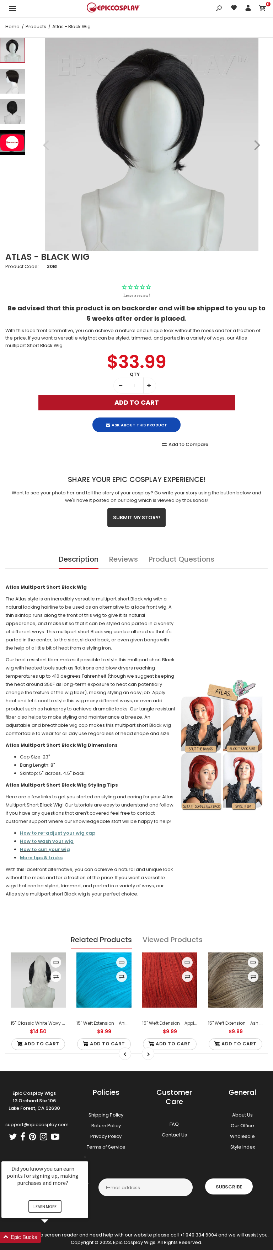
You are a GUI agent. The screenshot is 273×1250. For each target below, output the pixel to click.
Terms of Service (106, 1147)
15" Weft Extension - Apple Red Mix (178, 1023)
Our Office (242, 1125)
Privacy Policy (106, 1136)
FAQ (174, 1124)
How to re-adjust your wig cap (57, 833)
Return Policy (106, 1125)
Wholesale (242, 1136)
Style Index (242, 1147)
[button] (53, 1237)
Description (78, 559)
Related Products (101, 940)
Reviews (123, 559)
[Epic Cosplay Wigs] (113, 8)
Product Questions (181, 559)
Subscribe (229, 1186)
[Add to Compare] (56, 976)
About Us (242, 1115)
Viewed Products (173, 940)
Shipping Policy (106, 1115)
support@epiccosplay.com (37, 1124)
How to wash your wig (47, 841)
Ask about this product (139, 425)
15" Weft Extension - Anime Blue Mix (113, 1023)
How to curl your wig (45, 849)
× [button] (85, 1156)
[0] (262, 9)
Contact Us (174, 1134)
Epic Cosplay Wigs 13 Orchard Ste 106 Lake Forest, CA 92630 (34, 1101)
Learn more (45, 1206)
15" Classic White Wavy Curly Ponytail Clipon (59, 1023)
